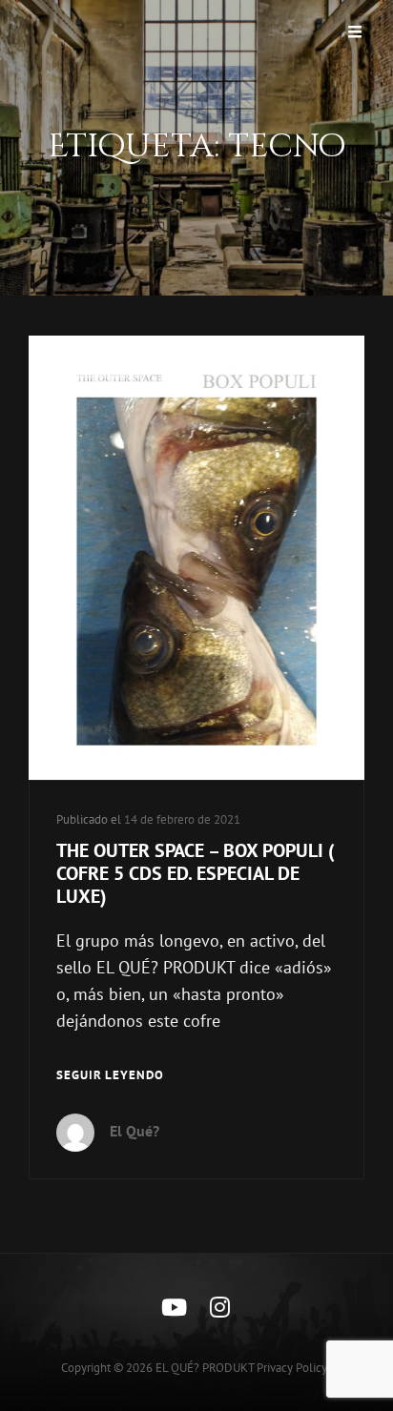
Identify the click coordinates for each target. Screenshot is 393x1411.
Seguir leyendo (110, 1076)
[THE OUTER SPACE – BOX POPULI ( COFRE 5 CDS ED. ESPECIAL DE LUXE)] (196, 558)
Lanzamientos (96, 367)
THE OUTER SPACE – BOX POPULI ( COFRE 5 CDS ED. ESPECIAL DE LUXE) (195, 873)
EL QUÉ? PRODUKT (204, 1368)
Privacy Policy (292, 1368)
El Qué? (134, 1130)
